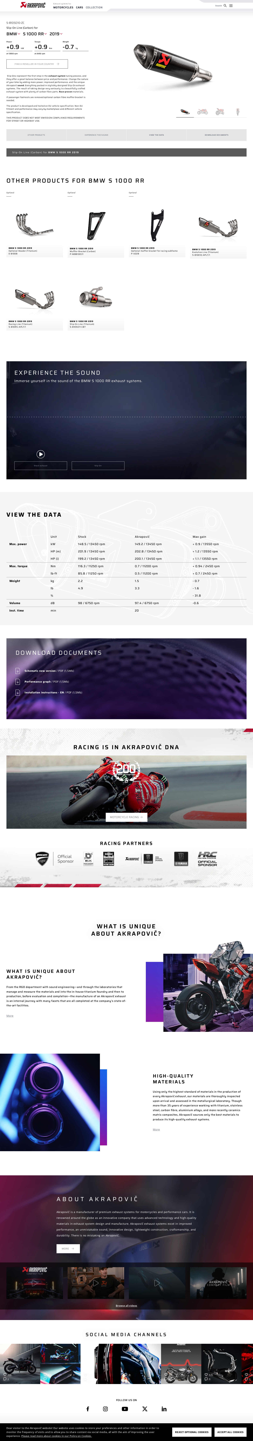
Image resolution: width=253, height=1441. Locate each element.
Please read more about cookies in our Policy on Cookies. (56, 1436)
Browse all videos (126, 1305)
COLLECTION (94, 8)
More (9, 1015)
